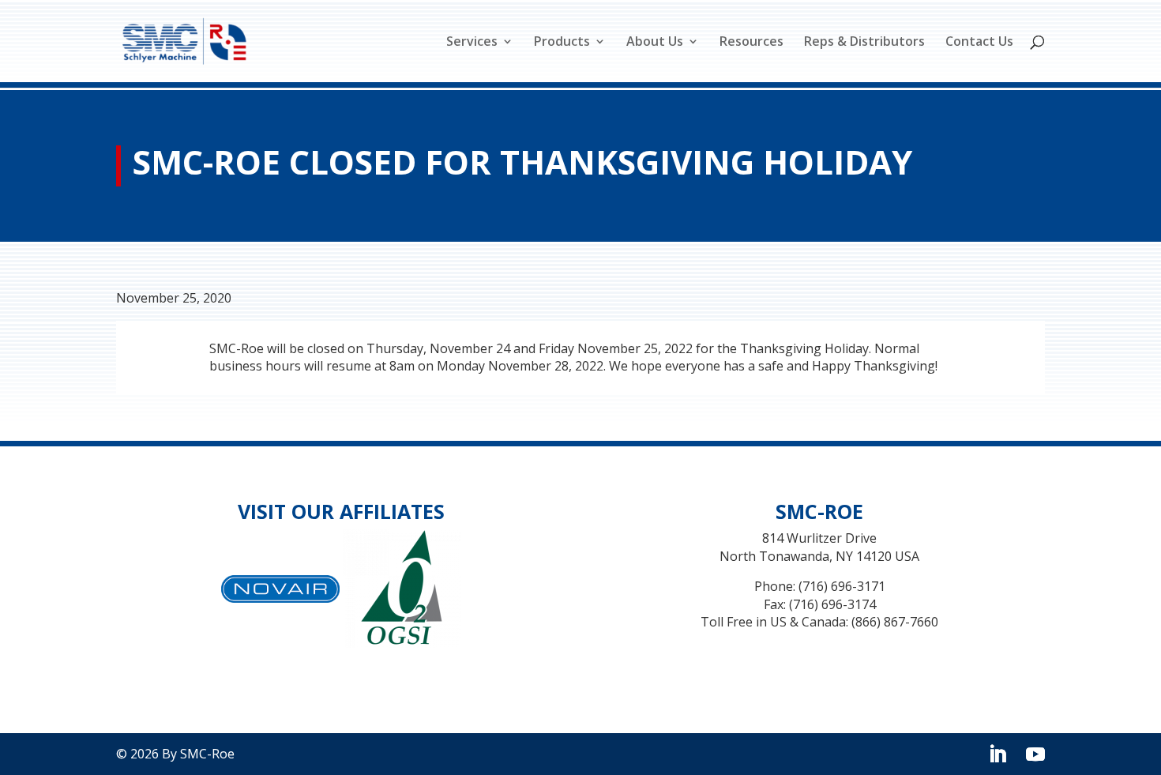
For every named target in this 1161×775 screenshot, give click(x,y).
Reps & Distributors (864, 43)
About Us (654, 43)
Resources (751, 43)
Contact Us (979, 43)
